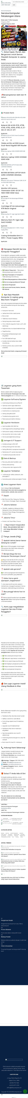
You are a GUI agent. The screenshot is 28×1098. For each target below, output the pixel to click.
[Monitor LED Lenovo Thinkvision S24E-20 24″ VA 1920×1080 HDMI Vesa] (14, 181)
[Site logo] (6, 3)
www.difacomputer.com (14, 764)
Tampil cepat (7, 122)
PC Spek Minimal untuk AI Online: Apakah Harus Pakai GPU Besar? (13, 870)
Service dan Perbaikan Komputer (11, 849)
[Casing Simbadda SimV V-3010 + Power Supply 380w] (14, 228)
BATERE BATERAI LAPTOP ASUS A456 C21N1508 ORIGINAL (13, 173)
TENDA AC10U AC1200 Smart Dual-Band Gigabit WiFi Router (14, 144)
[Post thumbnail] (14, 847)
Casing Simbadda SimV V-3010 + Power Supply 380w (12, 236)
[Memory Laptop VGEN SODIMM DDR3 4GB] (13, 151)
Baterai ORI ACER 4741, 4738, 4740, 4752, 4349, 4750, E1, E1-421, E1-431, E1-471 (13, 127)
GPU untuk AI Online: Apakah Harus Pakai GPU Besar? (13, 855)
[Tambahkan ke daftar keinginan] (11, 122)
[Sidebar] (2, 1095)
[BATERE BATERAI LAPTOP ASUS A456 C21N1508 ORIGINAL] (14, 165)
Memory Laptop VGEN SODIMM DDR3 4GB (14, 158)
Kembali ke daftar (6, 808)
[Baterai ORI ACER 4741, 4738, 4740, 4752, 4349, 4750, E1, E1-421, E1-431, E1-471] (14, 118)
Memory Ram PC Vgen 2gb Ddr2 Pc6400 (12, 221)
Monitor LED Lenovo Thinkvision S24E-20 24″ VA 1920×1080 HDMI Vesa (12, 190)
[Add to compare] (3, 122)
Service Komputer (6, 10)
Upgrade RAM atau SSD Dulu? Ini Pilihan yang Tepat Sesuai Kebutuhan (13, 878)
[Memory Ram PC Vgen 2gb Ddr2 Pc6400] (12, 214)
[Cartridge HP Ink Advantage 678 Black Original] (14, 199)
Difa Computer (14, 20)
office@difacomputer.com (14, 762)
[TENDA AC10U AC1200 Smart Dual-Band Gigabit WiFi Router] (14, 136)
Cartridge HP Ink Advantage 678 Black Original (12, 207)
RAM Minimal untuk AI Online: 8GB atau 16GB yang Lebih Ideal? (12, 862)
